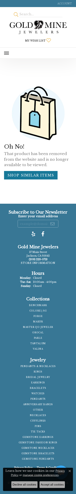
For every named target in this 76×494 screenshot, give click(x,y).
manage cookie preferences (41, 475)
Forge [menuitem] (38, 316)
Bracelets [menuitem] (38, 388)
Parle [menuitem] (38, 338)
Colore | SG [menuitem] (38, 310)
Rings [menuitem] (38, 371)
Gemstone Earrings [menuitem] (38, 437)
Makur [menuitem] (38, 321)
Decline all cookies (24, 484)
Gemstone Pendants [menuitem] (38, 459)
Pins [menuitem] (38, 426)
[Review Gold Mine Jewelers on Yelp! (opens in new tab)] (33, 234)
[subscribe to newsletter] (52, 223)
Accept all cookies (52, 484)
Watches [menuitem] (38, 393)
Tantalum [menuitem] (38, 343)
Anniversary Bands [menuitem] (38, 404)
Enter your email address (38, 216)
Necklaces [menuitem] (38, 415)
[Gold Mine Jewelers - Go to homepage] (38, 27)
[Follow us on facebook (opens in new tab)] (42, 234)
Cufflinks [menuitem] (38, 421)
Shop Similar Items (30, 175)
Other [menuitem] (38, 410)
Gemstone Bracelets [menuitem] (38, 453)
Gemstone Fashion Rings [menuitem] (38, 442)
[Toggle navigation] (6, 53)
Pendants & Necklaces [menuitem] (38, 366)
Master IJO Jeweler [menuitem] (38, 327)
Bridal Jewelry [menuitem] (38, 377)
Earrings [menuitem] (38, 382)
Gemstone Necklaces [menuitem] (38, 448)
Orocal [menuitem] (38, 332)
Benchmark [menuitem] (38, 305)
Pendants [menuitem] (38, 399)
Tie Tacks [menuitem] (38, 431)
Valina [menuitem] (38, 349)
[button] (64, 3)
